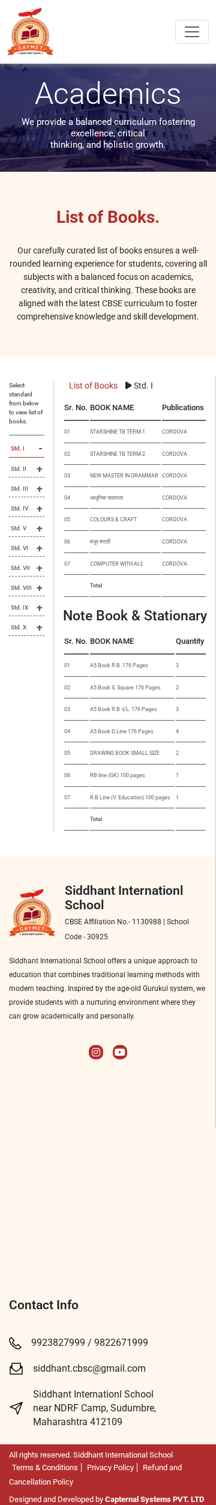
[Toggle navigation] (192, 32)
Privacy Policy (110, 1467)
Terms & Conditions (45, 1467)
